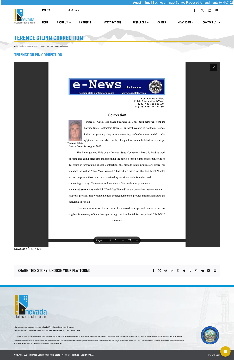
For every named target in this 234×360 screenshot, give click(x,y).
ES (48, 10)
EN (44, 10)
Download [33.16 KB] (28, 249)
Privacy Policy (213, 355)
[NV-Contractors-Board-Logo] (24, 9)
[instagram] (209, 10)
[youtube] (217, 10)
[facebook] (195, 10)
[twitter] (202, 10)
